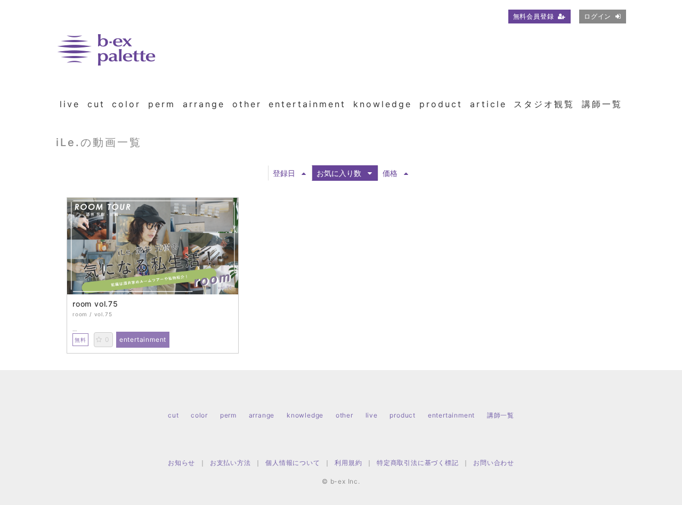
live (70, 104)
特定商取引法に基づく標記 (418, 463)
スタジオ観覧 (544, 104)
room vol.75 (95, 304)
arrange (204, 104)
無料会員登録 (533, 16)
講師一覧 (602, 104)
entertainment (307, 104)
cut (96, 104)
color (126, 104)
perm (161, 104)
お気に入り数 (338, 173)
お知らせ (181, 463)
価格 (390, 173)
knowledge (382, 104)
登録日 (284, 173)
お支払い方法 (230, 463)
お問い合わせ (493, 463)
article (488, 104)
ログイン (597, 16)
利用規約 (348, 463)
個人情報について (292, 463)
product (440, 104)
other (247, 104)
